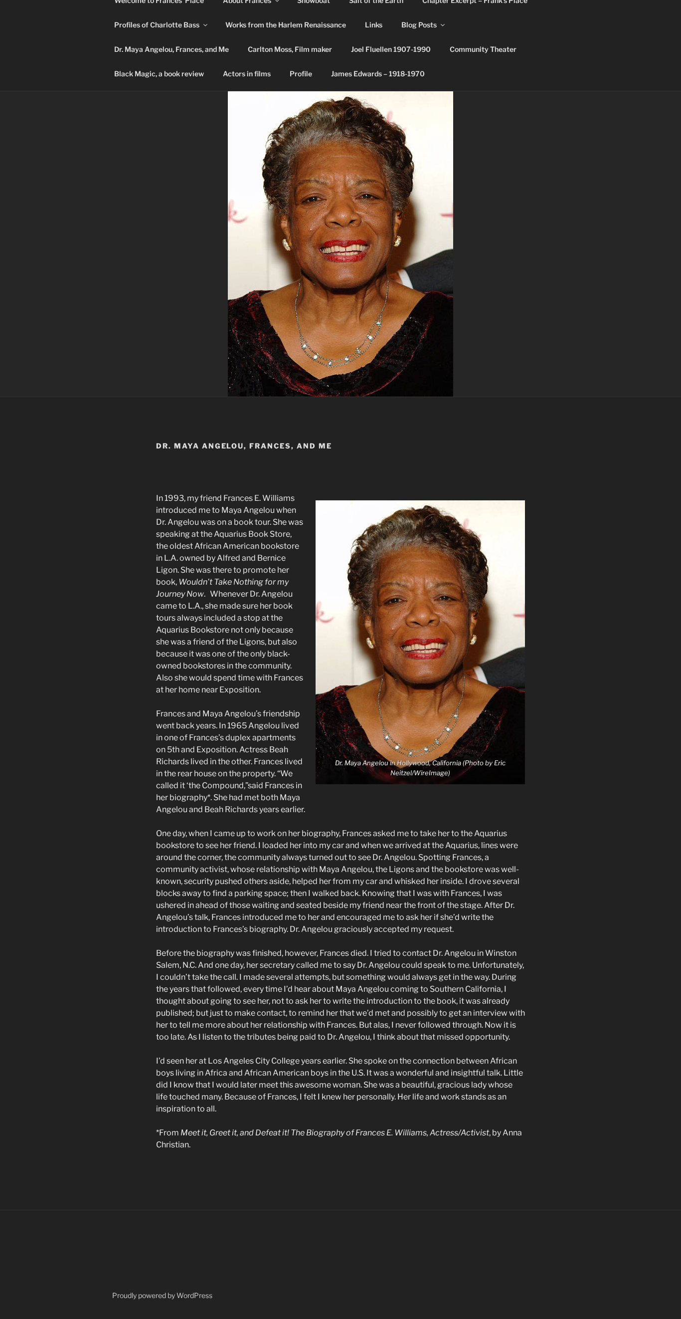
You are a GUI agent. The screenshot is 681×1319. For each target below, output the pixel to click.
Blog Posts (419, 24)
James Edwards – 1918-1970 (378, 73)
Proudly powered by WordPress (162, 1295)
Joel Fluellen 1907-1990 (391, 49)
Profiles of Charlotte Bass (156, 24)
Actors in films (247, 73)
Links (373, 24)
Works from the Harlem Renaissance (285, 24)
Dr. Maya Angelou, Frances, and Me (171, 49)
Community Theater (483, 49)
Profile (301, 73)
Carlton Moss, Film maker (290, 49)
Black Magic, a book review (159, 73)
